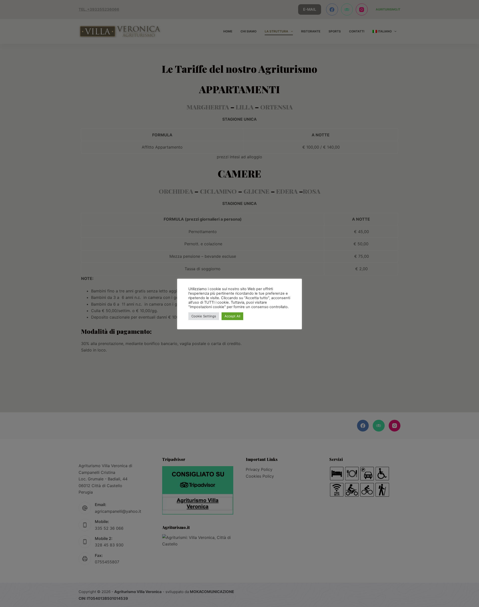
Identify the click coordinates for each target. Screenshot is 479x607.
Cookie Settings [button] (203, 316)
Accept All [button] (232, 316)
